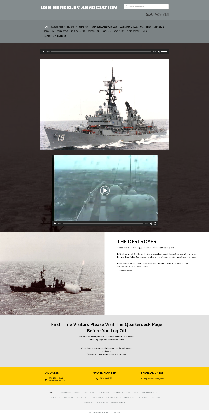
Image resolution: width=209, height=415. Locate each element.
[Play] (43, 51)
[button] (105, 190)
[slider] (164, 51)
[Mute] (158, 51)
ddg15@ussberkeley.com (154, 379)
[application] (104, 51)
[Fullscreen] (155, 223)
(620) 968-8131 (106, 378)
